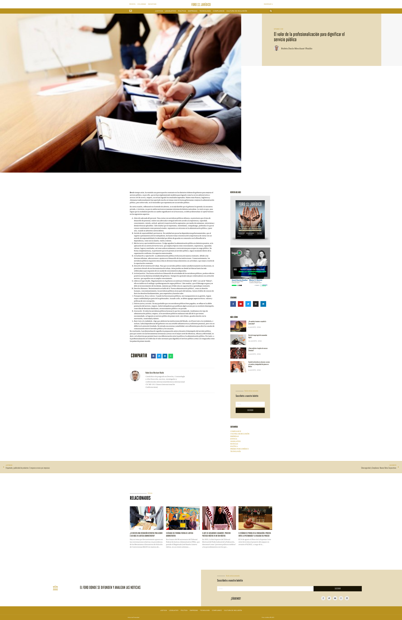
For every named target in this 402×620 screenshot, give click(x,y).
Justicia (159, 11)
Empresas (192, 11)
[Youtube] (241, 304)
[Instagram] (256, 304)
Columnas (141, 4)
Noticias (234, 444)
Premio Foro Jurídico (239, 449)
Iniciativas (152, 4)
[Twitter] (248, 304)
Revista (132, 4)
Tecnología (205, 11)
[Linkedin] (263, 304)
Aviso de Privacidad (133, 617)
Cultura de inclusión (236, 11)
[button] (271, 11)
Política (182, 11)
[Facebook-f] (233, 304)
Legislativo (170, 11)
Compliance (218, 11)
